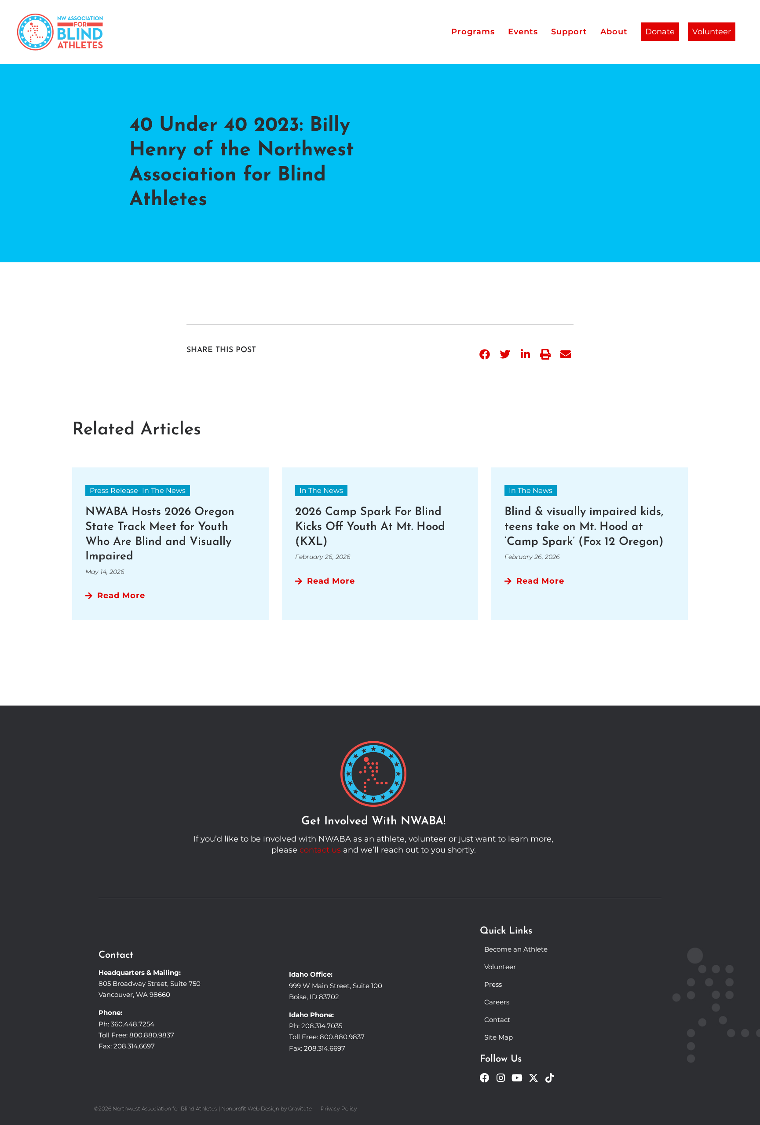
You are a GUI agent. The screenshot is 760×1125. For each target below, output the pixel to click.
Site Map (498, 1037)
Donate (660, 32)
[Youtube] (517, 1078)
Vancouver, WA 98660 (134, 994)
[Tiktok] (550, 1078)
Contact (497, 1019)
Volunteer (711, 32)
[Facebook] (485, 1078)
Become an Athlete (516, 949)
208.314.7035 (321, 1026)
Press (493, 984)
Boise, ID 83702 (314, 997)
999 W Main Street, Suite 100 (335, 986)
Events (523, 32)
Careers (496, 1002)
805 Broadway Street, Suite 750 (150, 983)
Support (569, 32)
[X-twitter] (533, 1078)
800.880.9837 (151, 1035)
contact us (320, 850)
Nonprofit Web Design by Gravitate (266, 1108)
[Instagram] (501, 1078)
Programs (473, 32)
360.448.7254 (132, 1024)
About (614, 32)
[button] (485, 354)
